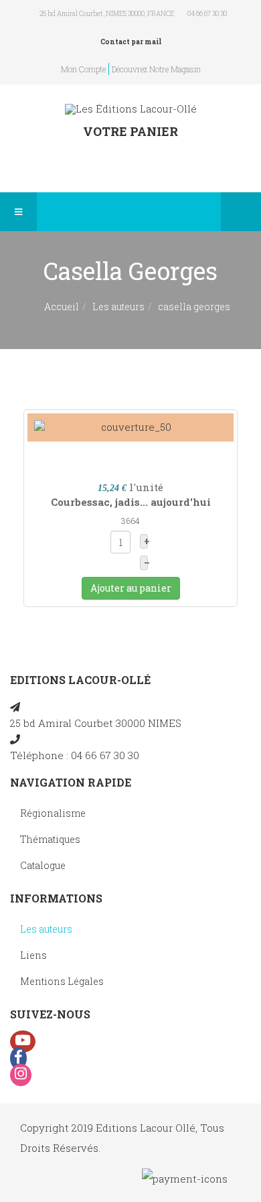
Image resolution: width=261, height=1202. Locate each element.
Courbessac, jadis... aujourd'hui (131, 502)
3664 (130, 520)
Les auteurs (118, 306)
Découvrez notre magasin (156, 69)
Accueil (61, 306)
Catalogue (43, 865)
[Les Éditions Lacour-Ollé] (131, 109)
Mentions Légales (62, 981)
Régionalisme (53, 813)
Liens (33, 955)
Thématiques (50, 839)
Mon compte (83, 69)
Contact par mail (130, 42)
